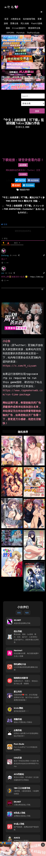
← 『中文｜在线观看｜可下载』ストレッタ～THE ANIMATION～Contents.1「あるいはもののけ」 (23, 209)
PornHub (20, 32)
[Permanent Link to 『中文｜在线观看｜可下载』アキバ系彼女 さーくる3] (34, 482)
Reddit (17, 185)
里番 (40, 19)
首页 (6, 19)
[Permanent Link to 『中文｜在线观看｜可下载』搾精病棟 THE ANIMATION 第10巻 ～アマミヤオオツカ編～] (34, 576)
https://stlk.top (36, 277)
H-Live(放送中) (19, 28)
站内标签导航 (29, 19)
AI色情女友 (16, 19)
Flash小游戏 (36, 23)
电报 (27, 613)
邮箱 (19, 613)
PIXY (28, 189)
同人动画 (25, 23)
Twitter (22, 180)
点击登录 (23, 165)
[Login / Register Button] (41, 12)
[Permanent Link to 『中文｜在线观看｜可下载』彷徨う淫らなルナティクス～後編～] (11, 538)
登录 (5, 224)
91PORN (10, 32)
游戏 (6, 23)
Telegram (30, 185)
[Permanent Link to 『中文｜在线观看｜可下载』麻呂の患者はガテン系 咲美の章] (11, 562)
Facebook (35, 180)
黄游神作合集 (34, 28)
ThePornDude (33, 32)
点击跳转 (23, 174)
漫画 (8, 28)
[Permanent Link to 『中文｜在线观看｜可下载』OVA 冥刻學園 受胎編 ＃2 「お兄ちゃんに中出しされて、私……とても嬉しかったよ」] (11, 481)
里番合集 (14, 23)
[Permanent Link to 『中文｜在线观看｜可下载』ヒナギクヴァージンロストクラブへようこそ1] (34, 545)
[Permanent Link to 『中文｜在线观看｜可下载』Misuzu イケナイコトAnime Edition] (11, 513)
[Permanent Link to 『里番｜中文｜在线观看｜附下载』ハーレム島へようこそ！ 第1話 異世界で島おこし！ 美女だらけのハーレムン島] (11, 450)
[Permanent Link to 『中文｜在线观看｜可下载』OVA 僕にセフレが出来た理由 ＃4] (34, 450)
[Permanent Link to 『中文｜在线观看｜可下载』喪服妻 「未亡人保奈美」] (34, 513)
